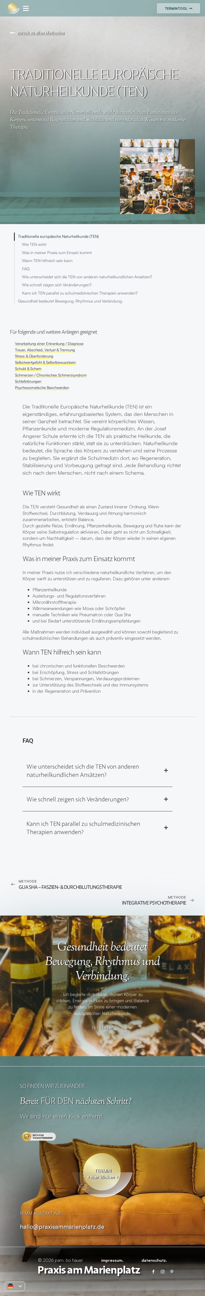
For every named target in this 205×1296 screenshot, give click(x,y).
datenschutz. (154, 1260)
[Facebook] (153, 1272)
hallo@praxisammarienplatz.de (62, 1226)
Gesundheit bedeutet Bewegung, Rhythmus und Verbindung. (70, 301)
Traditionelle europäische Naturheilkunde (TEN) (58, 236)
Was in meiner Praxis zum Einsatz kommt (57, 252)
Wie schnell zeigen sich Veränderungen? (57, 285)
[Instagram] (163, 1272)
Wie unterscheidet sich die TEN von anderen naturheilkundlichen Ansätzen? (87, 277)
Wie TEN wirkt (34, 244)
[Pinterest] (172, 1272)
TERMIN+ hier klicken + (102, 1174)
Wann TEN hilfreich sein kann (47, 260)
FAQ (26, 269)
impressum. (112, 1260)
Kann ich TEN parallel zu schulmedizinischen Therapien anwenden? (80, 293)
